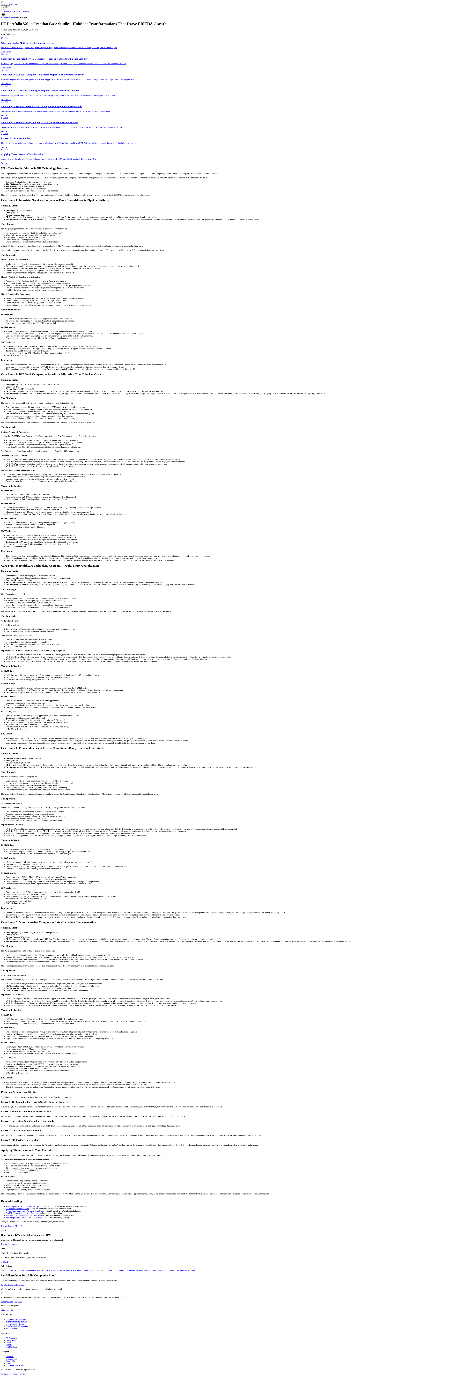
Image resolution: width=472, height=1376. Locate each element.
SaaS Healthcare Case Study (17, 1213)
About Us (10, 1357)
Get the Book (6, 1262)
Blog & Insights (12, 1340)
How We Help (6, 4)
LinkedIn (4, 1310)
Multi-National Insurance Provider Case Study (24, 1215)
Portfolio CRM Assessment (16, 1319)
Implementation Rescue (15, 1324)
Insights (5, 7)
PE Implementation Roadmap (17, 1209)
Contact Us (10, 1361)
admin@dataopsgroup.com (11, 1302)
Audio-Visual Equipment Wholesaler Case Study (25, 1211)
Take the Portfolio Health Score (13, 1226)
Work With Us (24, 11)
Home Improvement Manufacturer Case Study (24, 1217)
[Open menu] (3, 15)
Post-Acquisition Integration (17, 1326)
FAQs (8, 1363)
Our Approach (11, 1359)
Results (15, 4)
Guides (8, 1342)
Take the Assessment (9, 1244)
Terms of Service (18, 1374)
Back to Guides (9, 18)
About (3, 9)
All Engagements (12, 1328)
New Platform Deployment (16, 1322)
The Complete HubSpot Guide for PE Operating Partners (28, 1206)
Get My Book (11, 1347)
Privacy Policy (6, 1374)
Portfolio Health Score (9, 11)
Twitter (11, 1310)
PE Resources (11, 1338)
